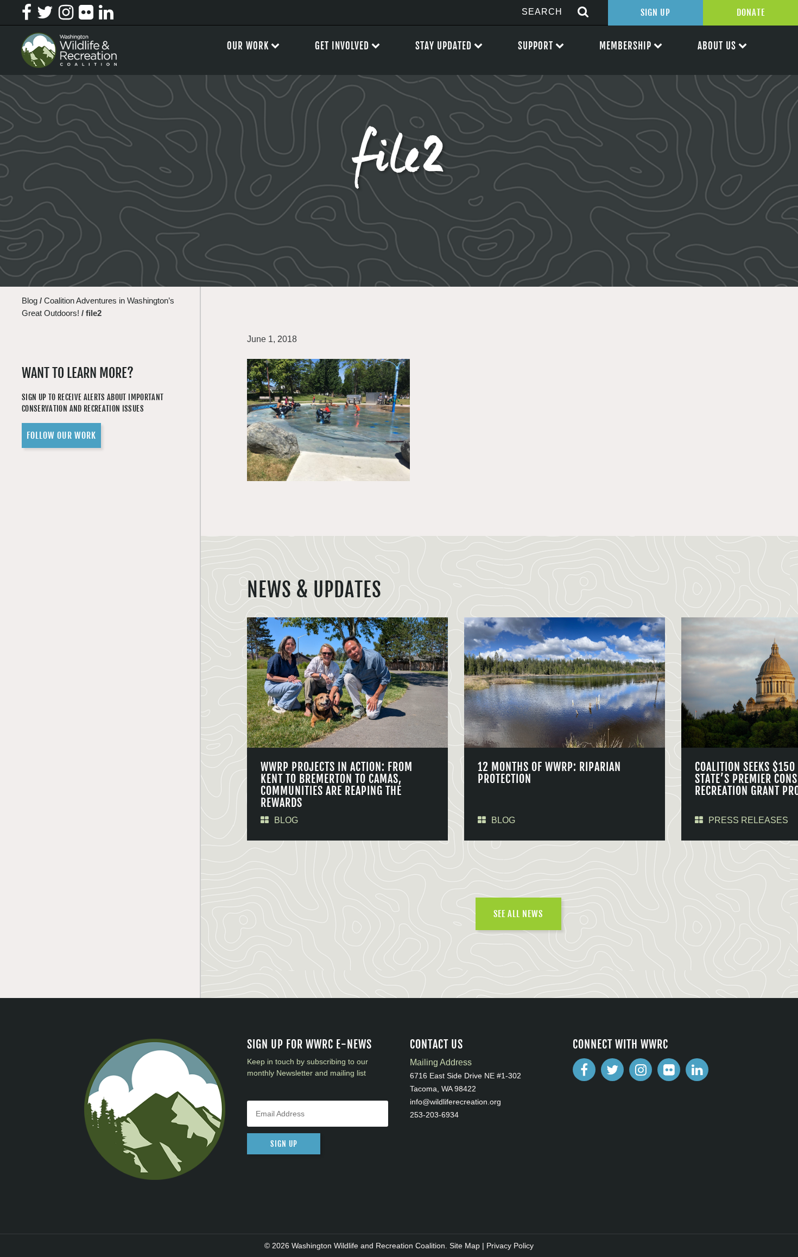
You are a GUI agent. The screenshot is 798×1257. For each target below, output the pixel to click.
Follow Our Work (61, 435)
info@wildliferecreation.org (455, 1101)
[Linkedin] (697, 1069)
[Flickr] (668, 1069)
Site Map (464, 1245)
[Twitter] (612, 1069)
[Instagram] (640, 1069)
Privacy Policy (510, 1245)
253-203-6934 (434, 1114)
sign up (283, 1143)
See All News (518, 913)
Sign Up (655, 12)
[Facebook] (584, 1069)
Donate (751, 12)
